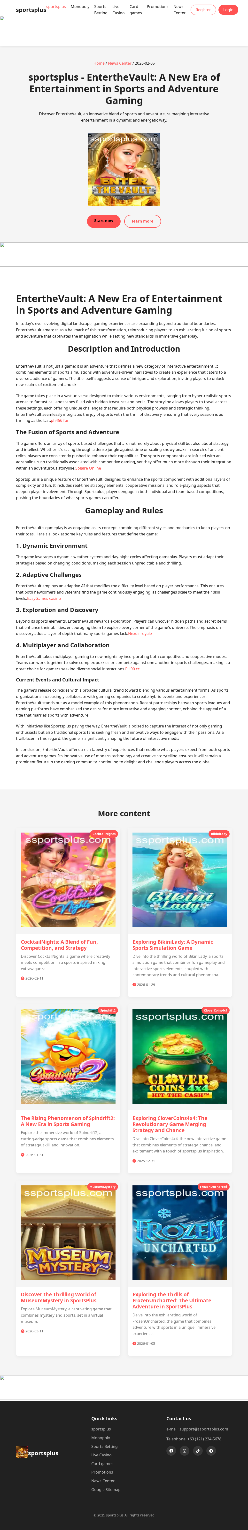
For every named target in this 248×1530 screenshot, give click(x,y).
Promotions (158, 6)
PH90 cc (132, 669)
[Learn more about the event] (124, 38)
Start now (103, 220)
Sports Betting (101, 9)
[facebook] (171, 1451)
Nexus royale (140, 633)
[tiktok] (198, 1451)
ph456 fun (60, 420)
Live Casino (118, 9)
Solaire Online (88, 468)
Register (203, 9)
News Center (179, 9)
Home (99, 63)
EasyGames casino (44, 598)
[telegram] (211, 1451)
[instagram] (184, 1451)
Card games (136, 9)
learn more (142, 221)
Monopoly (80, 6)
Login (228, 9)
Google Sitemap (106, 1489)
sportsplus (56, 6)
